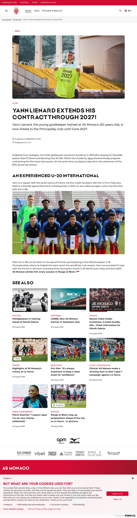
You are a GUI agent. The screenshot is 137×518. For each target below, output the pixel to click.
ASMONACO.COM (9, 2)
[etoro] (113, 453)
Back (17, 31)
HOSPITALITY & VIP (48, 2)
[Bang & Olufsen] (94, 453)
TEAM (36, 11)
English (6, 478)
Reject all (117, 499)
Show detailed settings (13, 509)
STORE (34, 2)
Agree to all (117, 494)
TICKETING (24, 2)
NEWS (28, 11)
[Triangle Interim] (65, 453)
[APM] (61, 440)
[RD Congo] (24, 453)
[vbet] (39, 453)
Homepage (6, 20)
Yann (90, 158)
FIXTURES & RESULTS (52, 11)
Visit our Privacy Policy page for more (44, 509)
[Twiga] (52, 453)
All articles (17, 20)
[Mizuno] (74, 440)
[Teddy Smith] (80, 453)
